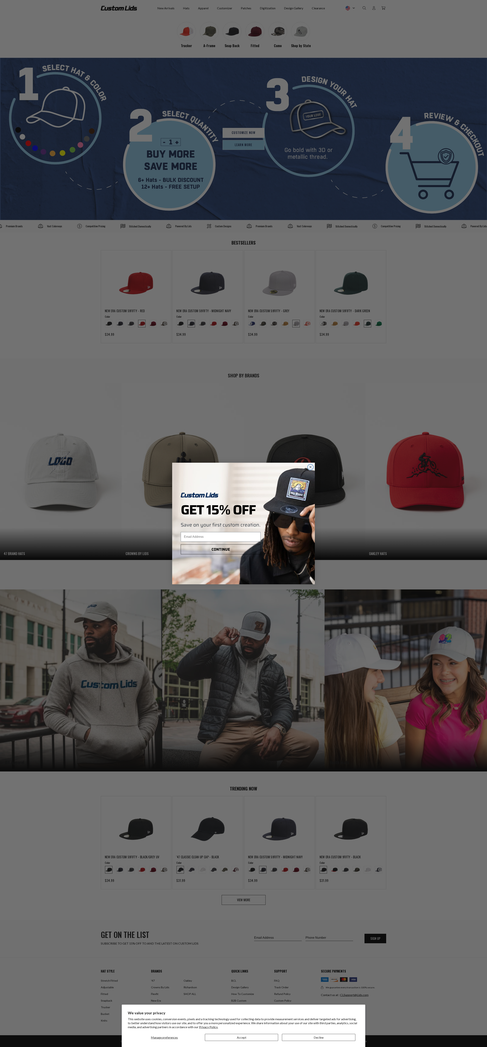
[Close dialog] (310, 467)
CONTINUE (221, 549)
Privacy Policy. (208, 1027)
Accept (241, 1037)
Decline (319, 1037)
